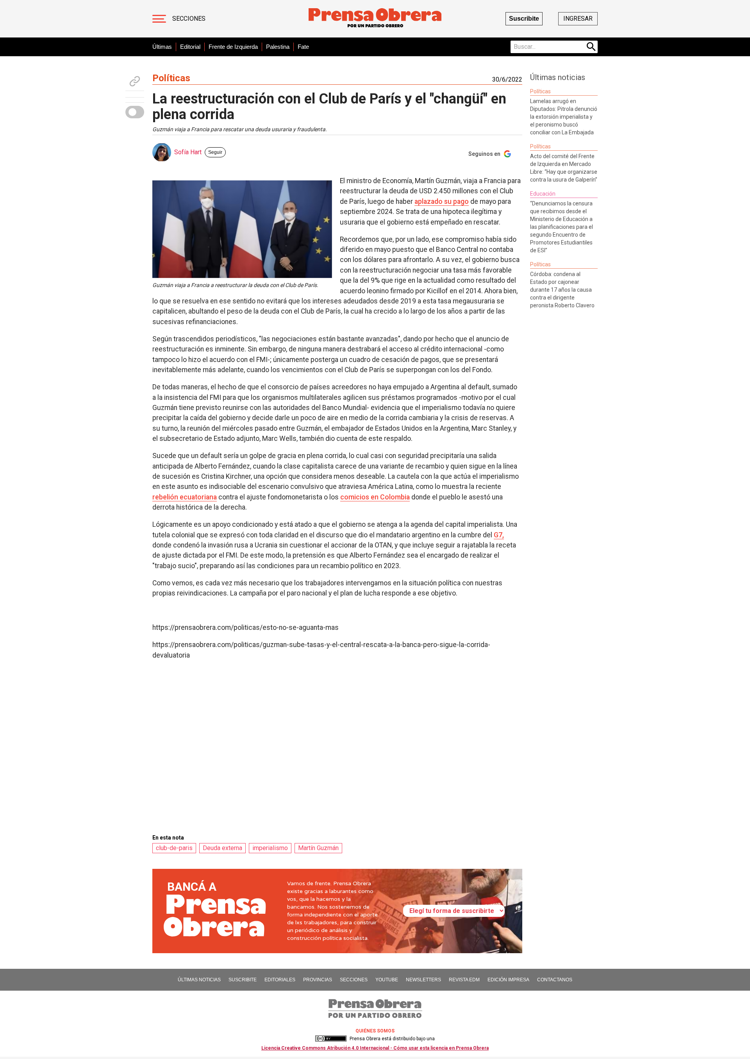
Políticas (171, 78)
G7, (499, 535)
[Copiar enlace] (135, 81)
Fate (303, 46)
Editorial (190, 46)
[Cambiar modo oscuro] (134, 112)
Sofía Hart (188, 152)
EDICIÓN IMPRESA (508, 979)
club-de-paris (174, 848)
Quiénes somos (375, 1031)
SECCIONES (354, 979)
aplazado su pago (441, 201)
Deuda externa (222, 848)
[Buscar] (591, 47)
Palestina (277, 46)
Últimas (162, 46)
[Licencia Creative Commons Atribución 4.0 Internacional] (330, 1039)
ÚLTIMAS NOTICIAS (199, 979)
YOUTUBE (386, 979)
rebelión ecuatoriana (184, 497)
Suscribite (524, 18)
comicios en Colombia (375, 497)
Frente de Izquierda (233, 46)
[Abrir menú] (159, 19)
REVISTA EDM (464, 979)
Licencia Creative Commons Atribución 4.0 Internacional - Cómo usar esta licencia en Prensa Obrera (375, 1048)
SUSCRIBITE (243, 979)
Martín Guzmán (318, 848)
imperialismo (270, 848)
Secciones (188, 18)
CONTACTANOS (554, 979)
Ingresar (578, 18)
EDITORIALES (279, 979)
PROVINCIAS (317, 979)
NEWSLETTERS (423, 979)
